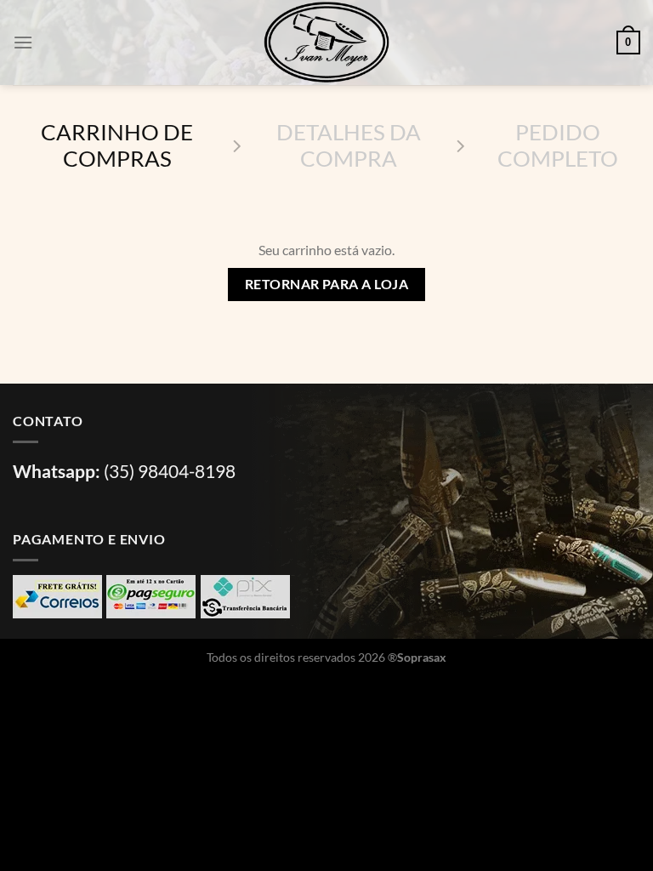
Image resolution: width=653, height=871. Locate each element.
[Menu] (23, 42)
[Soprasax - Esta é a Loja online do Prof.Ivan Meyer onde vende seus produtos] (326, 42)
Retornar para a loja (326, 284)
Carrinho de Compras (117, 145)
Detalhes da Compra (348, 145)
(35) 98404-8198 (170, 470)
